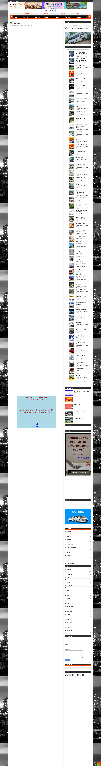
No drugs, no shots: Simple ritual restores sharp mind (81, 60)
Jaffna (68, 614)
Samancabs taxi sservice (81, 309)
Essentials (69, 550)
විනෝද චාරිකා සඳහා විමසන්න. (80, 112)
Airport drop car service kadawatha (82, 211)
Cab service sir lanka (81, 289)
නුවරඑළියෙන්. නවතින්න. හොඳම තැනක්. (82, 257)
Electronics (70, 544)
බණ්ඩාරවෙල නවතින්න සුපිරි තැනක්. (81, 283)
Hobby (68, 560)
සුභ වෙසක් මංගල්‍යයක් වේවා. (81, 336)
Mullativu (69, 630)
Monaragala (70, 617)
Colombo (69, 571)
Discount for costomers (81, 144)
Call (36, 424)
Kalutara (69, 587)
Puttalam (69, 603)
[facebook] (21, 1)
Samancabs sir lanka (80, 223)
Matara (68, 601)
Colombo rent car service (80, 105)
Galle (68, 595)
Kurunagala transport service (81, 356)
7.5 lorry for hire (80, 157)
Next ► (85, 381)
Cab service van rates (81, 316)
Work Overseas (70, 563)
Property (69, 536)
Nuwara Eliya (70, 609)
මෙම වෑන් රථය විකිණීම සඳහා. (81, 99)
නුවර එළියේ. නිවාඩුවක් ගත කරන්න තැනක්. (81, 263)
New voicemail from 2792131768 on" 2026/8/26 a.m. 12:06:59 (82, 53)
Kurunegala (69, 574)
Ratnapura (69, 611)
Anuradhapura (70, 585)
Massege (36, 426)
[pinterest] (27, 1)
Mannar (68, 627)
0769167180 (27, 13)
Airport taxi (78, 72)
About (14, 1)
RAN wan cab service (80, 85)
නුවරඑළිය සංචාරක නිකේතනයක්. (80, 230)
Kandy (68, 577)
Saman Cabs (77, 404)
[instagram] (28, 1)
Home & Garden (70, 534)
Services (69, 555)
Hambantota (70, 606)
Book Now (17, 1)
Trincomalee (70, 622)
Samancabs (78, 322)
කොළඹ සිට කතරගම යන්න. (81, 79)
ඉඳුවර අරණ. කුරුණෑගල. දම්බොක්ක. (81, 204)
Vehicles (69, 531)
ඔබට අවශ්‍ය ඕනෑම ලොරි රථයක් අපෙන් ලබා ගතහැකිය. (81, 126)
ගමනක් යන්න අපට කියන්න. (80, 132)
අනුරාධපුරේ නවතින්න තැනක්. (81, 244)
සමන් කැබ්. (78, 92)
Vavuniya (69, 632)
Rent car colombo (80, 217)
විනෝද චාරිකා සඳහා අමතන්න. (80, 343)
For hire (77, 184)
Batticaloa (69, 593)
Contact (62, 13)
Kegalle (68, 598)
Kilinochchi (70, 625)
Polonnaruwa (70, 619)
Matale (68, 590)
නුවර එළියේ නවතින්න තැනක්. (81, 270)
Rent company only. (80, 349)
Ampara (68, 582)
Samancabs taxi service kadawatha (81, 303)
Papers (68, 552)
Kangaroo (78, 375)
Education (69, 542)
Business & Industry (72, 547)
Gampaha (69, 569)
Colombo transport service (80, 369)
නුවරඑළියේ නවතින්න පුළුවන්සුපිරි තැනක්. (81, 277)
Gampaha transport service (80, 362)
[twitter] (23, 1)
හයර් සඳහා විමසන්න (80, 65)
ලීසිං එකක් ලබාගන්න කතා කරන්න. (81, 138)
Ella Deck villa (79, 250)
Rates (78, 13)
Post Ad (45, 13)
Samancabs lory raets (81, 296)
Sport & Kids (70, 558)
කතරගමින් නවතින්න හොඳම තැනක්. (81, 237)
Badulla (68, 579)
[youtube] (25, 1)
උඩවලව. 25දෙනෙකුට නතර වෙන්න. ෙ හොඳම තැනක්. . (81, 198)
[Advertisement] (78, 488)
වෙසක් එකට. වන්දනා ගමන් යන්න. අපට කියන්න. (81, 192)
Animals (69, 539)
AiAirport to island (80, 118)
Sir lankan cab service (81, 329)
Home (11, 1)
